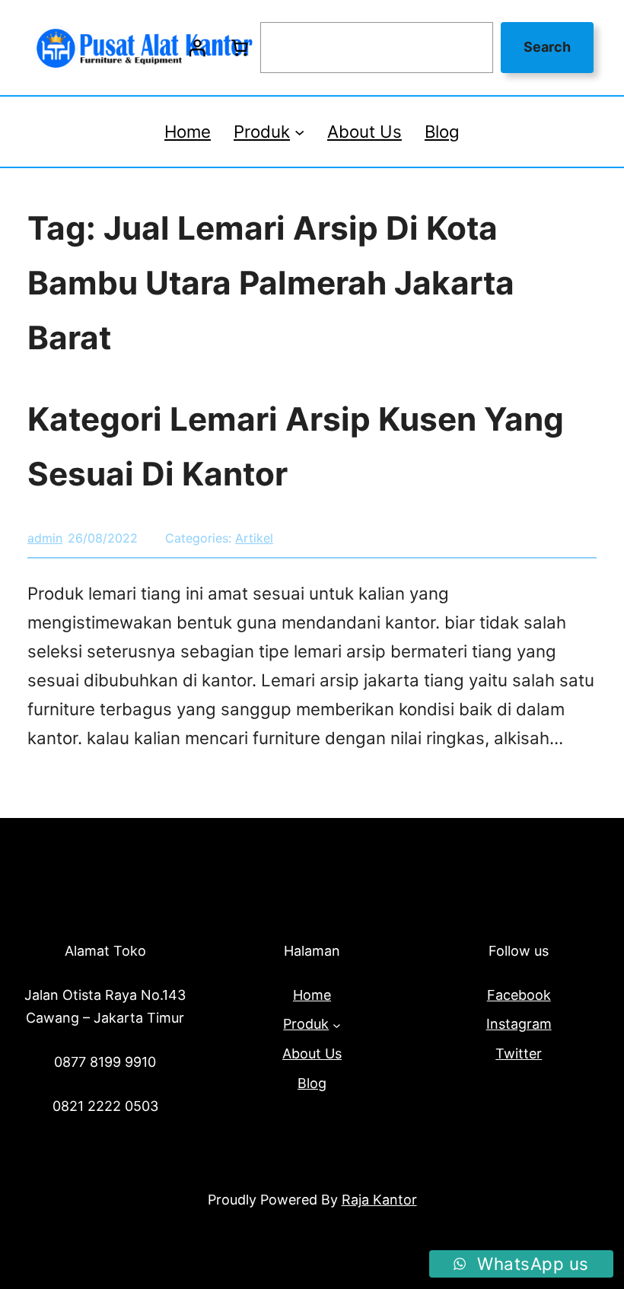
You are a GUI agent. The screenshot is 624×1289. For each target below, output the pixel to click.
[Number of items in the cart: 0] (239, 48)
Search (547, 47)
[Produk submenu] (299, 131)
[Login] (197, 48)
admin (44, 538)
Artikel (254, 538)
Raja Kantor (379, 1200)
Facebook (519, 995)
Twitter (518, 1053)
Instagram (519, 1024)
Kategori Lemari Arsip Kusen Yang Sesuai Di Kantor (295, 446)
